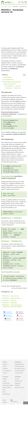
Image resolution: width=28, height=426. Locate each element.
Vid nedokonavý (8, 79)
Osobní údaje (6, 383)
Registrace (17, 383)
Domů (1, 6)
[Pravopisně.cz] (8, 2)
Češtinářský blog (19, 364)
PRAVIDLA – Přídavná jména (11, 298)
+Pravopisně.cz (19, 373)
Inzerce (5, 381)
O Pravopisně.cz (7, 370)
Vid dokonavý (7, 77)
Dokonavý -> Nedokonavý (13, 88)
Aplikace (5, 364)
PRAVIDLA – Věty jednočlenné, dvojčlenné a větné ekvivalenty (12, 306)
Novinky (5, 366)
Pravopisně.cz (14, 401)
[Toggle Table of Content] (23, 75)
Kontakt (5, 373)
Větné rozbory (7, 6)
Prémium (17, 379)
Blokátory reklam (19, 387)
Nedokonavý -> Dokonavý (13, 86)
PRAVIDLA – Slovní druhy (10, 296)
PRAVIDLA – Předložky (9, 303)
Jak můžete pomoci (20, 368)
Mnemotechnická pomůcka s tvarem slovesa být (12, 83)
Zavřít (25, 403)
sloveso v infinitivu (19, 185)
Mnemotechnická (7, 176)
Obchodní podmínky (8, 385)
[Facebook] (24, 400)
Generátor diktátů (19, 370)
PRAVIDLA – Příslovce (9, 300)
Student (5, 402)
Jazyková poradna (19, 366)
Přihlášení (19, 2)
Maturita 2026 (18, 381)
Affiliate (5, 379)
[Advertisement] (14, 30)
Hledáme (5, 368)
